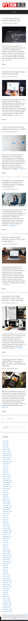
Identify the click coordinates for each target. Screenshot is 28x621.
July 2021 (5, 565)
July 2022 (5, 540)
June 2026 (6, 443)
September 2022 (7, 536)
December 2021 (7, 555)
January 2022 (6, 553)
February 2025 (7, 476)
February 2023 (7, 526)
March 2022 (6, 549)
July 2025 (5, 465)
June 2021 (5, 567)
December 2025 (7, 455)
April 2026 (5, 447)
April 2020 (5, 594)
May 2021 (5, 569)
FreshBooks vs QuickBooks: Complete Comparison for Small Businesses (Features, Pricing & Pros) (13, 184)
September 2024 (7, 486)
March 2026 (6, 449)
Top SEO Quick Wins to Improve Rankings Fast (11, 19)
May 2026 (5, 445)
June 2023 (6, 517)
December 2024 (7, 480)
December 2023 (7, 505)
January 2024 (6, 503)
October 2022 (6, 534)
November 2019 (7, 605)
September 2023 (7, 511)
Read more (9, 60)
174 (8, 418)
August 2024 (6, 488)
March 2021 (6, 574)
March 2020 (6, 596)
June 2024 (6, 492)
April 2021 (5, 572)
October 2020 (6, 584)
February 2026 (7, 451)
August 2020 (6, 588)
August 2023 (6, 513)
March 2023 (6, 524)
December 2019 (7, 603)
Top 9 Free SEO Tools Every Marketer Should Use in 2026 (13, 128)
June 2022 (5, 542)
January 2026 (6, 453)
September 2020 (7, 586)
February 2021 (7, 576)
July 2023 (5, 515)
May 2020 (5, 592)
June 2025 (5, 467)
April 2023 (5, 522)
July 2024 (5, 490)
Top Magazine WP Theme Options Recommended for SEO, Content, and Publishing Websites (13, 363)
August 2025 (6, 463)
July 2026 (5, 440)
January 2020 (6, 601)
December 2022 (7, 530)
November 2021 (7, 557)
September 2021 (7, 561)
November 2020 (7, 582)
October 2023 (6, 509)
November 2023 (7, 507)
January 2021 (6, 578)
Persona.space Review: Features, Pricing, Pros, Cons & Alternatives (13, 239)
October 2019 (6, 607)
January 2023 (6, 528)
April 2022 (5, 547)
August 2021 (6, 563)
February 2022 (7, 551)
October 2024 (6, 484)
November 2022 (7, 532)
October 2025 (6, 459)
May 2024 (5, 495)
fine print (25, 615)
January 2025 (6, 478)
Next (12, 418)
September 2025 (7, 461)
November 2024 (7, 482)
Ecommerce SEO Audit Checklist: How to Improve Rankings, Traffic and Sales (13, 298)
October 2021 (6, 559)
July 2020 (5, 590)
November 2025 (7, 457)
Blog (5, 64)
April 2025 (5, 472)
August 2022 (6, 538)
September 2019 (7, 609)
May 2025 (5, 470)
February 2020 (7, 599)
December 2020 (7, 580)
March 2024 (6, 499)
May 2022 (5, 544)
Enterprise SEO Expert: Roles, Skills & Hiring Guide (14, 73)
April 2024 (5, 497)
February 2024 (7, 501)
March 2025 (6, 474)
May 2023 (5, 520)
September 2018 (7, 611)
